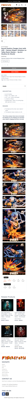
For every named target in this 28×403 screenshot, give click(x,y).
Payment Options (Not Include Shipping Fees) (12, 58)
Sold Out (14, 68)
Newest (6, 78)
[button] (22, 5)
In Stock (3, 78)
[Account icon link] (19, 5)
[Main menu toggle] (25, 5)
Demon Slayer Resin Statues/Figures (14, 76)
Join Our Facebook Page (14, 1)
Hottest (23, 76)
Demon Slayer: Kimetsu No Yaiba (10, 79)
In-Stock (19, 79)
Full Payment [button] (5, 61)
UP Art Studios (4, 46)
